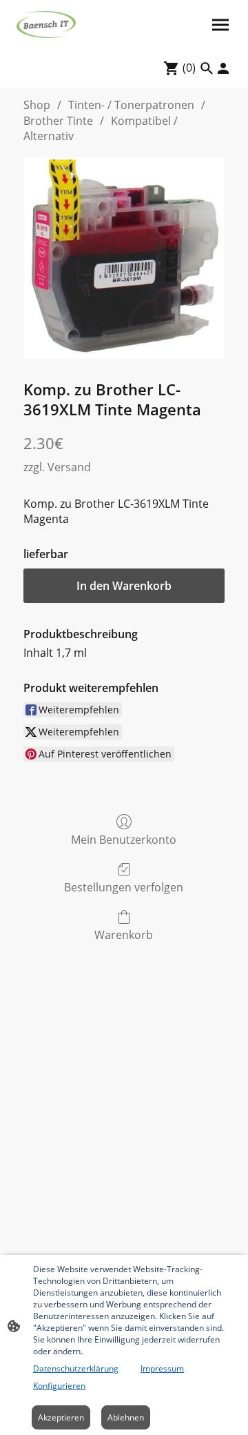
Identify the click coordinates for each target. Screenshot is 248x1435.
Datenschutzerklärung (75, 1368)
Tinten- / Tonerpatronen (131, 104)
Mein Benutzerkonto (123, 839)
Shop (36, 104)
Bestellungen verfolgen (123, 887)
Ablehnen (125, 1417)
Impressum (162, 1368)
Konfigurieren (59, 1386)
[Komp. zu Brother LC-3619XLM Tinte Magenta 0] (124, 258)
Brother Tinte (58, 120)
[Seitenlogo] (46, 24)
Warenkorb (123, 934)
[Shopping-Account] (223, 68)
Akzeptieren (61, 1417)
